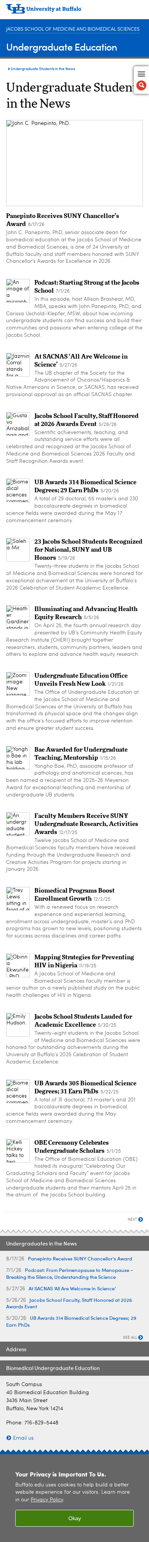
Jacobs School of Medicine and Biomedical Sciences (72, 29)
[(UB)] (74, 11)
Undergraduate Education (61, 46)
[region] (74, 1498)
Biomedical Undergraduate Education (53, 1368)
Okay (74, 1518)
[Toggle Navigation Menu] (141, 80)
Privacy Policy (47, 1500)
